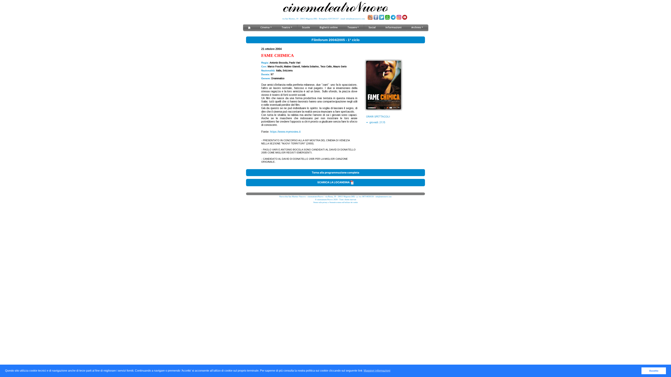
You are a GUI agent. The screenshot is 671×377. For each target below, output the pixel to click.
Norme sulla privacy (320, 202)
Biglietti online (329, 27)
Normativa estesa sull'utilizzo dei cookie (343, 202)
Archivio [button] (416, 27)
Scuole (306, 27)
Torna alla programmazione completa (335, 172)
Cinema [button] (265, 27)
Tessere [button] (352, 27)
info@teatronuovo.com (355, 19)
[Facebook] (375, 17)
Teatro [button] (286, 27)
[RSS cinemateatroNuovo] (370, 17)
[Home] (249, 27)
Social (372, 27)
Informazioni (393, 27)
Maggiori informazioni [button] (377, 370)
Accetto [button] (653, 370)
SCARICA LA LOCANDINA (333, 182)
